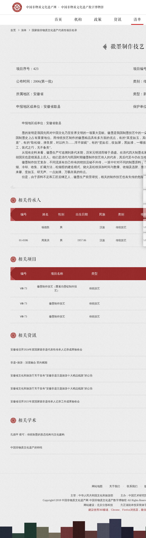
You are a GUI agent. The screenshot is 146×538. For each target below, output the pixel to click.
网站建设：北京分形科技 (98, 505)
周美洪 (45, 240)
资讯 (117, 20)
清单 (137, 20)
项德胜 (45, 227)
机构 (78, 20)
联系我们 (132, 486)
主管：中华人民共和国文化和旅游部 (92, 495)
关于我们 (114, 486)
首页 (58, 20)
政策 (98, 20)
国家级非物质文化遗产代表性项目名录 (54, 30)
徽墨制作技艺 (57, 303)
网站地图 (97, 486)
